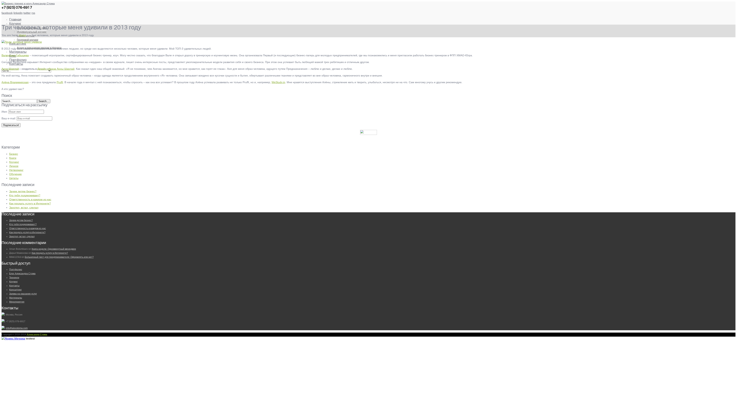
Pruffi (60, 82)
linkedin (18, 12)
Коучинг (15, 23)
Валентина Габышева (15, 55)
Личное (13, 166)
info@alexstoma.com (17, 328)
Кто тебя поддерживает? (24, 195)
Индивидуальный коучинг (32, 31)
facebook (7, 12)
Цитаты (13, 178)
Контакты (14, 285)
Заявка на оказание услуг (23, 293)
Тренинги (14, 277)
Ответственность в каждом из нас (30, 199)
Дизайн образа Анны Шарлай (55, 68)
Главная (15, 19)
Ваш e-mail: (9, 118)
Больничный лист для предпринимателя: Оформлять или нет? (59, 257)
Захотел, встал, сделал (23, 207)
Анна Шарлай (10, 68)
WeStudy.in (278, 82)
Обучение (15, 174)
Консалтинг (15, 289)
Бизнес (13, 153)
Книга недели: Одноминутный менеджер (54, 249)
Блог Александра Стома (22, 273)
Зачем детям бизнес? (22, 191)
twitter (27, 12)
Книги (12, 157)
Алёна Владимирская (15, 82)
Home (22, 35)
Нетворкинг (16, 170)
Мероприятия (16, 301)
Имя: (5, 111)
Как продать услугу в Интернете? (30, 203)
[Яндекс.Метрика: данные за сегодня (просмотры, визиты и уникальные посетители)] (13, 339)
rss (33, 12)
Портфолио (15, 269)
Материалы (17, 52)
